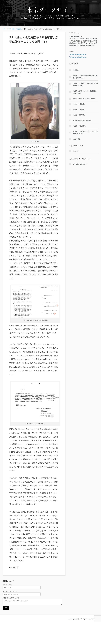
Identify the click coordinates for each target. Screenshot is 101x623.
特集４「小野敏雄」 (79, 104)
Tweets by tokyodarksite (77, 54)
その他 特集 (76, 139)
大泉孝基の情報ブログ (80, 164)
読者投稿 (76, 70)
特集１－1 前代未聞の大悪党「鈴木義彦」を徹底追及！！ (85, 77)
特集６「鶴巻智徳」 (79, 115)
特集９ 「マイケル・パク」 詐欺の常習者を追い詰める (85, 132)
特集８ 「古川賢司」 (80, 126)
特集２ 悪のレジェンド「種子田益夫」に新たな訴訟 (85, 92)
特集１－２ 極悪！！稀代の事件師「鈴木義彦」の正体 (85, 84)
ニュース (76, 151)
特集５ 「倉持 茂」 (79, 109)
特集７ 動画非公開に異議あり (82, 120)
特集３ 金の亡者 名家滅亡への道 (84, 98)
